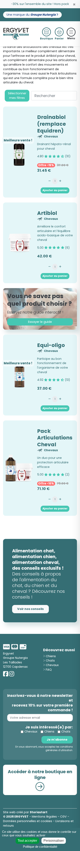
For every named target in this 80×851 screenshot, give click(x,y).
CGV (63, 816)
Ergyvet (8, 653)
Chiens (50, 656)
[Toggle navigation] (71, 32)
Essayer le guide (40, 322)
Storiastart (38, 812)
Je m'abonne (57, 739)
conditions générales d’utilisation (59, 748)
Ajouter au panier (54, 190)
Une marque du (31, 15)
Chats (50, 660)
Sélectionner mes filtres (17, 95)
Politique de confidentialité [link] (40, 846)
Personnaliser (53, 840)
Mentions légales (44, 816)
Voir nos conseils (30, 609)
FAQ (48, 670)
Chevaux (52, 665)
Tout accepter (27, 840)
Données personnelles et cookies (27, 821)
